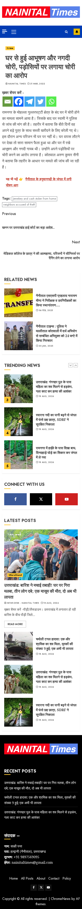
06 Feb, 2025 (46, 310)
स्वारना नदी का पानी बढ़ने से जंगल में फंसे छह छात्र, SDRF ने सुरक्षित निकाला (56, 420)
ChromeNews (60, 898)
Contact (53, 878)
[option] (41, 390)
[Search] (66, 32)
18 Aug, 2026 (46, 396)
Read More (15, 624)
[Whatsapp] (51, 101)
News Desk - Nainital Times (23, 603)
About (41, 878)
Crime (10, 48)
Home (13, 878)
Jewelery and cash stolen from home (34, 199)
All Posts (27, 878)
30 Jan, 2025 (46, 345)
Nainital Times (17, 83)
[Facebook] (18, 101)
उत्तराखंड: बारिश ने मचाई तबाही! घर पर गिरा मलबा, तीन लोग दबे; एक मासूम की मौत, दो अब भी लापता (40, 591)
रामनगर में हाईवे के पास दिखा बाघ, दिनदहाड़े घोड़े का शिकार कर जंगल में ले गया (56, 453)
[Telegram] (29, 101)
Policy (66, 878)
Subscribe (77, 32)
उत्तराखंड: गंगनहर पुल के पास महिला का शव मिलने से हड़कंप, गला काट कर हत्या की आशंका (54, 387)
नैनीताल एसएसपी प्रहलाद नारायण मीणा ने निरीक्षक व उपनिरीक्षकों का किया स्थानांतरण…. (56, 300)
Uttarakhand (15, 575)
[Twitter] (40, 101)
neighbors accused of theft (19, 204)
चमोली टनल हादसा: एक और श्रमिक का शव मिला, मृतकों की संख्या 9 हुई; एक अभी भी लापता (54, 644)
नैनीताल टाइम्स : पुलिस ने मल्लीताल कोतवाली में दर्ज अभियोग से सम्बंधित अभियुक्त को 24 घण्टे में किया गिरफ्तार (56, 333)
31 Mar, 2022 (37, 83)
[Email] (8, 101)
